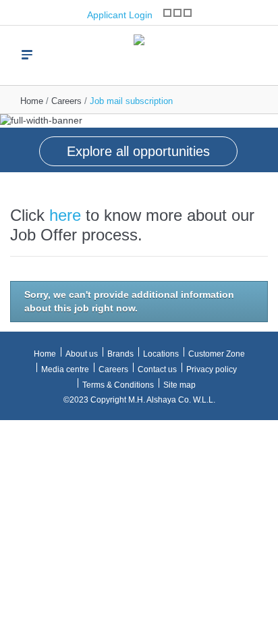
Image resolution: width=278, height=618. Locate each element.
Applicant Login (118, 14)
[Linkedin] (188, 13)
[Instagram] (167, 13)
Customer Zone (216, 354)
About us (81, 354)
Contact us (157, 369)
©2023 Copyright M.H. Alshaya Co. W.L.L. (139, 400)
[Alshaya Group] (139, 49)
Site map (179, 385)
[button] (13, 135)
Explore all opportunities (138, 151)
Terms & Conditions (118, 385)
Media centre (65, 369)
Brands (120, 354)
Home (31, 101)
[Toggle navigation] (26, 54)
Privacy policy (211, 369)
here (65, 215)
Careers (66, 101)
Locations (161, 354)
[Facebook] (177, 13)
